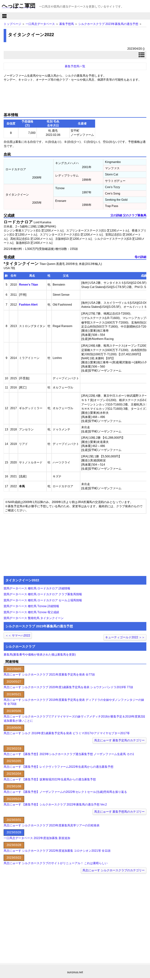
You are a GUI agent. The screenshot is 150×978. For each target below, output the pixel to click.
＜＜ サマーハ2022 (17, 635)
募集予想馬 (66, 23)
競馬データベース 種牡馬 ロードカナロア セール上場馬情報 (43, 600)
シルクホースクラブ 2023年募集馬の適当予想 (108, 23)
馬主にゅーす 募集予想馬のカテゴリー (119, 811)
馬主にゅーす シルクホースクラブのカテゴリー (113, 870)
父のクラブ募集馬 (134, 215)
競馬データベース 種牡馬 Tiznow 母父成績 (31, 612)
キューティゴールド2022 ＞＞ (125, 637)
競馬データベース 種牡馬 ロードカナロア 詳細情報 (37, 588)
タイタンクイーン (22, 263)
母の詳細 (140, 256)
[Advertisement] (75, 95)
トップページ (12, 23)
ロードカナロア (18, 222)
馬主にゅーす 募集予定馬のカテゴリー (119, 740)
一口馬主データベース (40, 23)
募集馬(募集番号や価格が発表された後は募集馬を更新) (40, 654)
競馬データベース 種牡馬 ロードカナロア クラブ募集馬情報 (43, 594)
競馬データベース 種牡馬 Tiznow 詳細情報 (31, 606)
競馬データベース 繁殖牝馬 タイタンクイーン (34, 618)
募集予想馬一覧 (75, 66)
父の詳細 (116, 215)
